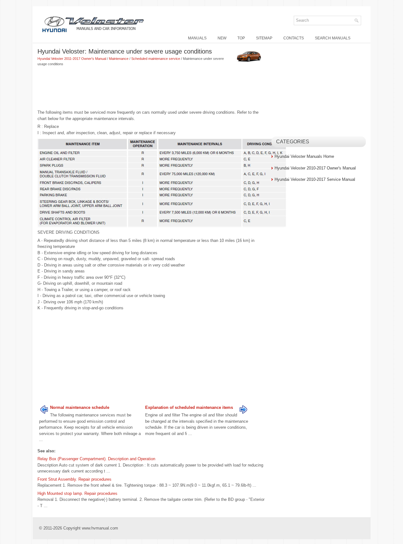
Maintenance (118, 58)
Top (241, 38)
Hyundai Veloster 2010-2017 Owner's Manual (315, 168)
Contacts (293, 38)
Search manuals (332, 38)
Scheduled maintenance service (155, 58)
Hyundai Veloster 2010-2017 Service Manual (315, 179)
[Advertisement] (152, 88)
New (222, 38)
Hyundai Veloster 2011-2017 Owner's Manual (71, 58)
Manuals (197, 38)
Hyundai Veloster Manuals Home (304, 156)
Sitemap (264, 38)
